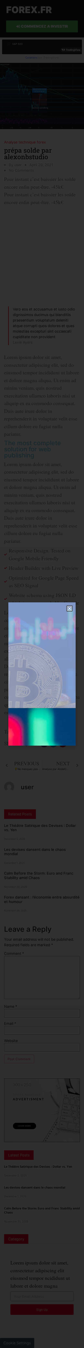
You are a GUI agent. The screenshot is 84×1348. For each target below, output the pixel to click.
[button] (69, 608)
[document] (42, 674)
